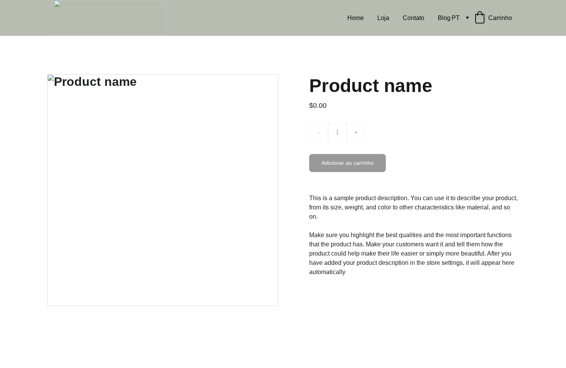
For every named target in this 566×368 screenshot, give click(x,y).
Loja (383, 18)
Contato (413, 18)
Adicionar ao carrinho (347, 163)
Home (355, 18)
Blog (444, 18)
